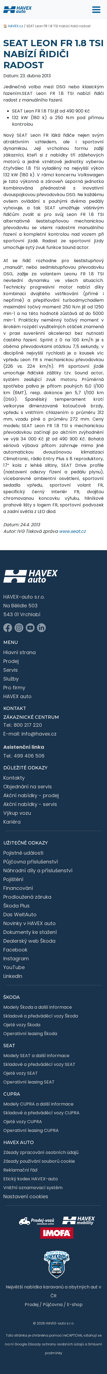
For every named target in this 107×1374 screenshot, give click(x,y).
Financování (18, 888)
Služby (11, 678)
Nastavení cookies (25, 1196)
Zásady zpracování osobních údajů (40, 1152)
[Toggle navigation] (96, 9)
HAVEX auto (17, 696)
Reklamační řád (20, 1170)
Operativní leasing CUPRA (31, 1130)
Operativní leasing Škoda (30, 1033)
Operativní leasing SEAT (29, 1082)
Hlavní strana (19, 652)
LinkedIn (12, 976)
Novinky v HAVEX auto (29, 923)
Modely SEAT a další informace (36, 1055)
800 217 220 (28, 725)
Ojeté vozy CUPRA (22, 1121)
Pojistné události (23, 852)
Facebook (15, 949)
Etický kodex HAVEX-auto (30, 1179)
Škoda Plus (16, 905)
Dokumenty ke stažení (30, 932)
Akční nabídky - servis (30, 804)
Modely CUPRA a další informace (38, 1104)
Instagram (16, 958)
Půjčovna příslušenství (30, 861)
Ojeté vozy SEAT (20, 1073)
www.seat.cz (72, 531)
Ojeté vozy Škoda (21, 1025)
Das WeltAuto (19, 914)
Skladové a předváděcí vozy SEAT (39, 1064)
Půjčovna (53, 1304)
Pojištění (13, 879)
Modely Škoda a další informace (37, 1007)
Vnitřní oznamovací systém (33, 1187)
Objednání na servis (27, 786)
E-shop (75, 1304)
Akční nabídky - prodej (31, 795)
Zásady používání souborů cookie (39, 1161)
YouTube (14, 967)
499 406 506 (29, 755)
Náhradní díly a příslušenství (37, 870)
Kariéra (12, 821)
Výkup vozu (17, 813)
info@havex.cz (39, 733)
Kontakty (14, 777)
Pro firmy (14, 687)
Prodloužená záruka (27, 896)
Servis (10, 670)
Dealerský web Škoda (29, 940)
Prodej (11, 661)
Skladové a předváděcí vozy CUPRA (41, 1113)
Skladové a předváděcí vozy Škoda (40, 1016)
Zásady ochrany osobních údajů (56, 1344)
